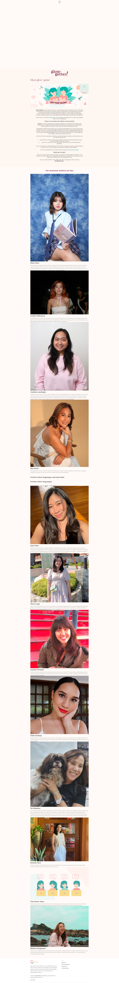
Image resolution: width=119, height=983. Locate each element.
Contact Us (64, 966)
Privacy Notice (65, 968)
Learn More (32, 979)
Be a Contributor (66, 964)
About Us (64, 962)
